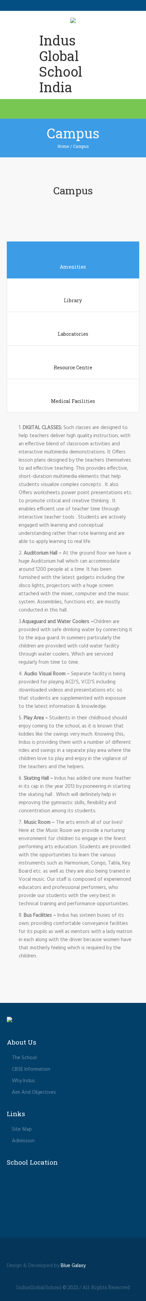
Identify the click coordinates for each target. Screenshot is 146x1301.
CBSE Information (31, 1069)
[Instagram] (85, 1252)
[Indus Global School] (73, 22)
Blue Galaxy (73, 1266)
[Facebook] (60, 1252)
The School (24, 1058)
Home (63, 146)
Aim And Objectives (34, 1092)
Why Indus (23, 1081)
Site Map (22, 1129)
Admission (23, 1141)
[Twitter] (73, 1252)
